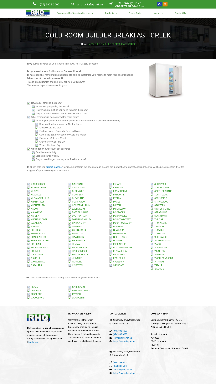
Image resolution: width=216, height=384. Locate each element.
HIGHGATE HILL (79, 247)
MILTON (116, 205)
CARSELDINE (78, 187)
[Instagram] (165, 4)
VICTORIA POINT (162, 240)
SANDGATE (118, 265)
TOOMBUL (158, 230)
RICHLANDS (118, 254)
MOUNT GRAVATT (121, 219)
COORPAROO (78, 201)
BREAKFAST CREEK (40, 240)
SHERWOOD (159, 184)
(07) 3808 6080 (120, 334)
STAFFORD (159, 205)
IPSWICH (76, 294)
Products (109, 13)
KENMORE (76, 261)
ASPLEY (34, 216)
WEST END (159, 251)
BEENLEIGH (36, 230)
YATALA (157, 265)
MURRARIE (118, 226)
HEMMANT (77, 244)
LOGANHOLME (119, 191)
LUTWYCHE (118, 194)
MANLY (116, 201)
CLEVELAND (77, 198)
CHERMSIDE (77, 191)
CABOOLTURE (37, 297)
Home (84, 44)
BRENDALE (35, 244)
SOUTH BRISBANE (162, 191)
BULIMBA (35, 251)
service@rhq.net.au (90, 4)
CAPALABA (36, 265)
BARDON (34, 226)
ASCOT (34, 209)
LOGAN (34, 287)
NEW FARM (118, 230)
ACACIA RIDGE (37, 184)
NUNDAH (117, 240)
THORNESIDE (160, 223)
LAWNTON (117, 187)
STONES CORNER (162, 209)
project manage (54, 167)
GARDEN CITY (78, 223)
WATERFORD (160, 247)
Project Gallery (136, 13)
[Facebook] (159, 4)
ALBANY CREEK (38, 187)
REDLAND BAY (119, 251)
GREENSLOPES (79, 230)
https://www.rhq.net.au (124, 341)
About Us (158, 13)
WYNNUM (158, 261)
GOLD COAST (78, 287)
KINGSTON (77, 265)
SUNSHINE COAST (80, 290)
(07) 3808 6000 (49, 4)
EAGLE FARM (78, 209)
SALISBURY (118, 261)
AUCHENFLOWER (39, 219)
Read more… (34, 342)
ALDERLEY (35, 194)
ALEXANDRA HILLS (40, 198)
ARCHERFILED (37, 205)
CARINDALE (77, 184)
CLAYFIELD (77, 194)
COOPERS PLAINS (80, 205)
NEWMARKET (119, 233)
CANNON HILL (37, 261)
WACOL (157, 244)
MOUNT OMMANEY (122, 223)
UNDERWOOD (160, 237)
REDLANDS (36, 290)
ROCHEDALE (118, 258)
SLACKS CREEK (161, 187)
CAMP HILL (36, 258)
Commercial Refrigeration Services (74, 13)
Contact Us (180, 13)
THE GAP (158, 219)
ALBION (34, 191)
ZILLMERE (158, 268)
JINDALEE (76, 258)
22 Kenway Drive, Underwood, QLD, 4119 (129, 4)
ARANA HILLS (37, 201)
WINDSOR (158, 254)
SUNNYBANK (160, 216)
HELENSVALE (78, 240)
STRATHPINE (160, 212)
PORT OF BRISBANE (122, 247)
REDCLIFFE (36, 294)
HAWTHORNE (78, 237)
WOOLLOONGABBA (163, 258)
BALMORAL (36, 223)
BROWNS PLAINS (39, 247)
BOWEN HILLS (37, 233)
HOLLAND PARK (79, 251)
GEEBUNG (76, 226)
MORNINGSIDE (119, 216)
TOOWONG (159, 233)
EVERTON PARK (79, 216)
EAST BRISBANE (79, 212)
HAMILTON (77, 233)
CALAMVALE (37, 254)
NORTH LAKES (119, 237)
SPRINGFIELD (160, 198)
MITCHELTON (119, 209)
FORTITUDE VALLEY (81, 219)
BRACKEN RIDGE (38, 237)
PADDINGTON (119, 244)
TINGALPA (159, 226)
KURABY (116, 184)
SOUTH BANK (160, 194)
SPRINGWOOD (160, 201)
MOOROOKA (118, 212)
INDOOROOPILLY (79, 254)
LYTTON (116, 198)
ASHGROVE (36, 212)
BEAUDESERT (78, 297)
